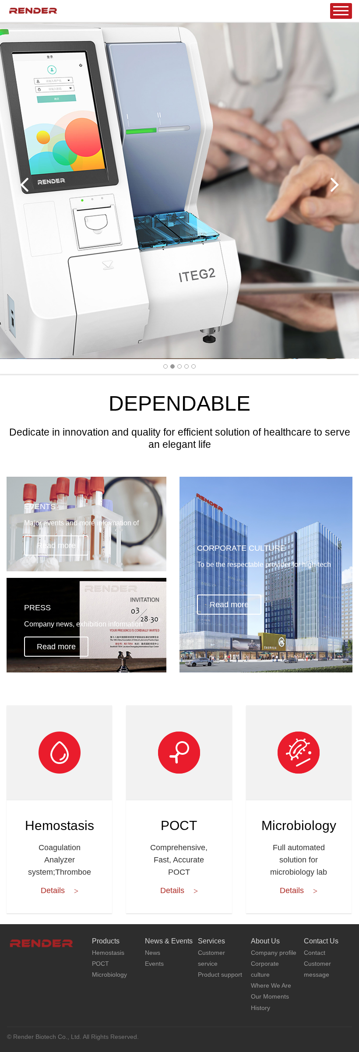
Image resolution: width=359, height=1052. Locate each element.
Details (53, 890)
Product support (220, 974)
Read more (56, 545)
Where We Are (271, 985)
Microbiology (298, 826)
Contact (314, 952)
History (260, 1007)
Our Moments (270, 996)
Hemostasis (59, 826)
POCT (179, 826)
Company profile (273, 952)
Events (154, 963)
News (152, 952)
